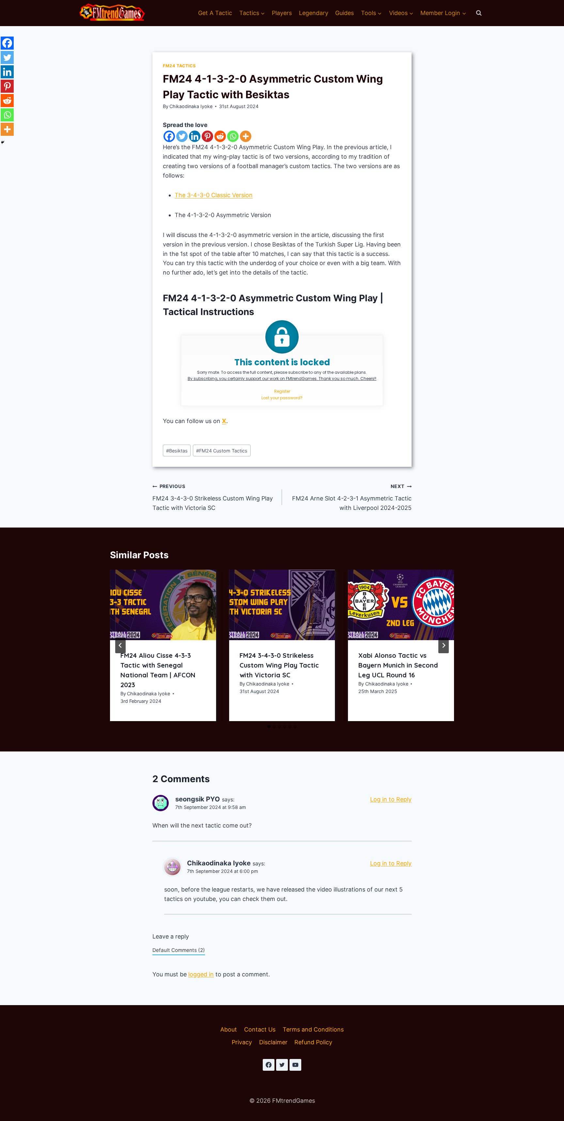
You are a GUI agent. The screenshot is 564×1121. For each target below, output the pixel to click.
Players (282, 12)
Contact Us (259, 1029)
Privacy (242, 1042)
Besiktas (177, 450)
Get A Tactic (215, 12)
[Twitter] (182, 136)
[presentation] (163, 605)
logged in (201, 974)
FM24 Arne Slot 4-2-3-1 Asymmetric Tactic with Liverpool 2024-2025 (352, 497)
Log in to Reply (391, 799)
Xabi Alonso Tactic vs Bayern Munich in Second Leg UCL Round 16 (398, 665)
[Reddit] (220, 136)
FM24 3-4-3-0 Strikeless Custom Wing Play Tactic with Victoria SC (212, 497)
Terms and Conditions (313, 1029)
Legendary (313, 12)
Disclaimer (273, 1042)
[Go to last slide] (120, 645)
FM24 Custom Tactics (221, 450)
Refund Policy (313, 1042)
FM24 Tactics (179, 65)
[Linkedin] (194, 136)
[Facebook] (169, 136)
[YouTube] (295, 1065)
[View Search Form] (479, 13)
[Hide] (2, 142)
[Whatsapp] (233, 136)
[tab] (269, 726)
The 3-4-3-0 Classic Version (214, 195)
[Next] (443, 645)
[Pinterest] (207, 136)
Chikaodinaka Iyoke (190, 106)
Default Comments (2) (178, 950)
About (228, 1029)
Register (282, 391)
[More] (245, 136)
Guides (344, 12)
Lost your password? (282, 398)
